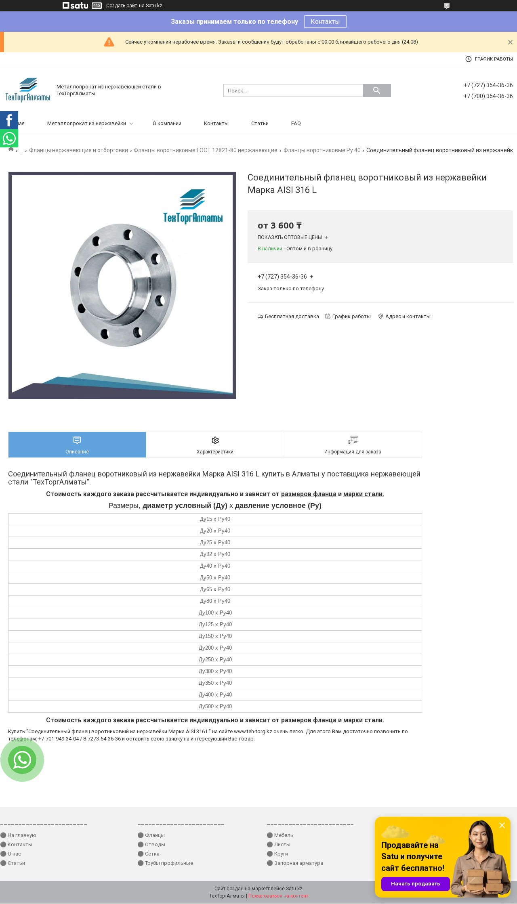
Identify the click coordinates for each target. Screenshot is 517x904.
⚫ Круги (277, 854)
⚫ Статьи (12, 863)
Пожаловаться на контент (278, 896)
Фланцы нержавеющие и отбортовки (78, 150)
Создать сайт (121, 5)
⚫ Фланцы (151, 835)
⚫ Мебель (280, 835)
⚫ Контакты (16, 844)
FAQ (296, 123)
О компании (167, 123)
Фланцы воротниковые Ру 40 (322, 150)
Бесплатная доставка (292, 316)
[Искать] (377, 90)
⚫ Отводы (151, 844)
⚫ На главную (18, 835)
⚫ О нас (10, 854)
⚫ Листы (278, 844)
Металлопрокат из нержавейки (86, 123)
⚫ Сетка (148, 854)
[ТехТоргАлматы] (28, 90)
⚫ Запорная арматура (295, 863)
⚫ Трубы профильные (165, 863)
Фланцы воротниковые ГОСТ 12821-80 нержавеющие (205, 150)
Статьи (260, 123)
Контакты (325, 21)
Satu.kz (294, 888)
